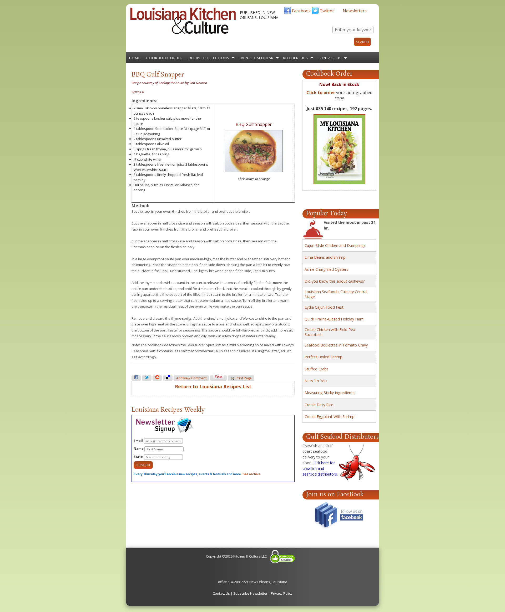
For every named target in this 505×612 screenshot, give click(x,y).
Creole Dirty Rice (319, 404)
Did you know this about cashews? (335, 281)
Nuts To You (316, 380)
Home (134, 57)
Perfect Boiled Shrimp (323, 356)
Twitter (327, 11)
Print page (244, 378)
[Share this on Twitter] (147, 378)
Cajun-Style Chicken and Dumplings (335, 245)
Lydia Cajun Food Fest (324, 307)
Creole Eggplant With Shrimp (330, 416)
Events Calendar (256, 57)
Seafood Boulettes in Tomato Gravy (336, 345)
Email (139, 441)
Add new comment (191, 378)
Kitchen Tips (295, 57)
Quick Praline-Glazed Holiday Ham (334, 319)
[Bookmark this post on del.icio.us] (168, 378)
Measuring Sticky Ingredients (330, 392)
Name (139, 449)
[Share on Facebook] (136, 378)
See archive (251, 474)
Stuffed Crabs (317, 368)
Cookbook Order (164, 57)
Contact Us (329, 57)
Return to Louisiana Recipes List (213, 386)
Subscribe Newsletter (250, 593)
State (139, 457)
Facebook (301, 11)
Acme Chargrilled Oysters (326, 269)
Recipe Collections (209, 57)
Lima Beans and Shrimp (325, 257)
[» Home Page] (183, 33)
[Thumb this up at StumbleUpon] (157, 378)
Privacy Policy (281, 593)
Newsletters (355, 11)
